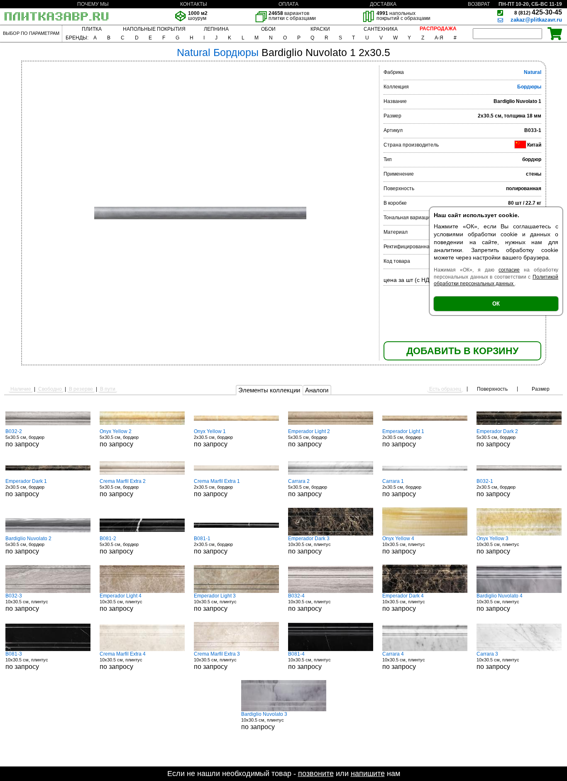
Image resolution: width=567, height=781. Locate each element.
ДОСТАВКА (383, 4)
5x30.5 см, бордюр (24, 438)
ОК (496, 304)
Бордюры (529, 87)
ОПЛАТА (288, 4)
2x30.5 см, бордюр (213, 438)
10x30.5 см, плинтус (309, 545)
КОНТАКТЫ (193, 4)
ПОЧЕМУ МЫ (93, 4)
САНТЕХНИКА (381, 29)
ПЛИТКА (92, 29)
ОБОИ (268, 29)
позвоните (316, 773)
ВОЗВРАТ (479, 4)
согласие (509, 270)
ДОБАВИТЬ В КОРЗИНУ (462, 350)
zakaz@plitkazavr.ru (536, 20)
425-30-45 (538, 12)
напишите (368, 773)
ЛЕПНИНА (216, 29)
